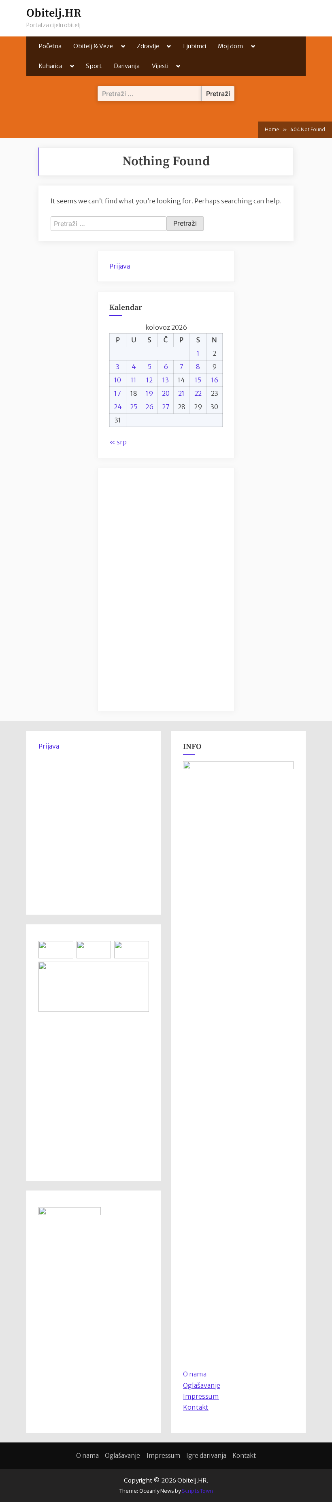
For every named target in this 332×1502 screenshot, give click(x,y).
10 (117, 380)
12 (149, 380)
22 (198, 393)
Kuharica (50, 66)
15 (198, 380)
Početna (50, 46)
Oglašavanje (201, 1385)
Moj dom (230, 46)
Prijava (119, 266)
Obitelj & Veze (93, 46)
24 (118, 407)
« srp (118, 442)
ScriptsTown (197, 1490)
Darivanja (127, 66)
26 (149, 407)
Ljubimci (194, 46)
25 (133, 407)
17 (117, 393)
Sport (94, 66)
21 (181, 393)
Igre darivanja (206, 1455)
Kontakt (196, 1407)
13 (165, 380)
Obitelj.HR (53, 13)
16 (214, 380)
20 (166, 393)
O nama (87, 1455)
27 (166, 407)
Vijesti (160, 66)
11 (133, 380)
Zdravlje (148, 46)
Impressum (201, 1396)
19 (149, 393)
